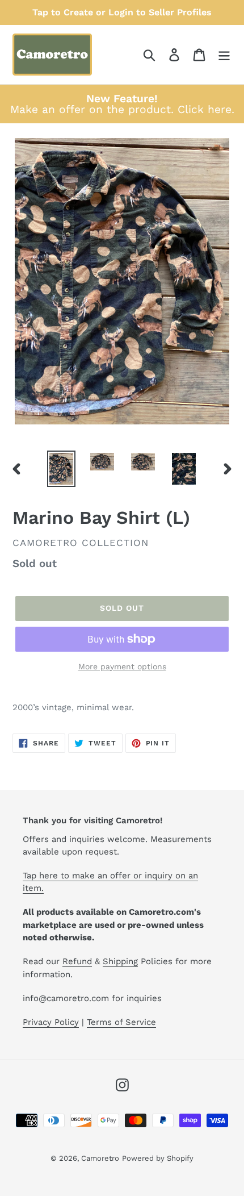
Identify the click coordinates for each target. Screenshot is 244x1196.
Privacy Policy (51, 1022)
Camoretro (100, 1158)
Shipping (120, 961)
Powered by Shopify (157, 1158)
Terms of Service (121, 1022)
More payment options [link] (122, 666)
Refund (77, 961)
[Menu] (224, 55)
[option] (61, 469)
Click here (205, 109)
